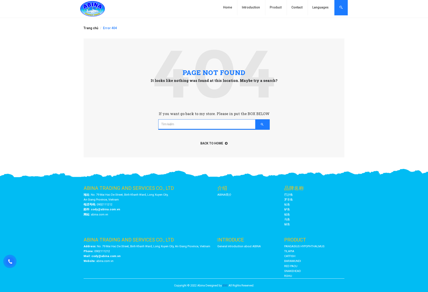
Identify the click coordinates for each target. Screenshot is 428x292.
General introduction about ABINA (239, 246)
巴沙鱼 (288, 194)
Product (276, 7)
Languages (320, 7)
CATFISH (289, 256)
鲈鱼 (287, 209)
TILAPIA (289, 251)
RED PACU (290, 266)
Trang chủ (91, 28)
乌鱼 (287, 219)
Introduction (251, 7)
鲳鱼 (287, 214)
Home (227, 7)
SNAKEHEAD (292, 271)
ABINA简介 (224, 194)
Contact (296, 7)
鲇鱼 (287, 204)
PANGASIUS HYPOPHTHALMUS (304, 246)
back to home (211, 143)
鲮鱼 (287, 224)
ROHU (288, 276)
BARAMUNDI (292, 261)
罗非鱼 (288, 199)
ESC (225, 285)
